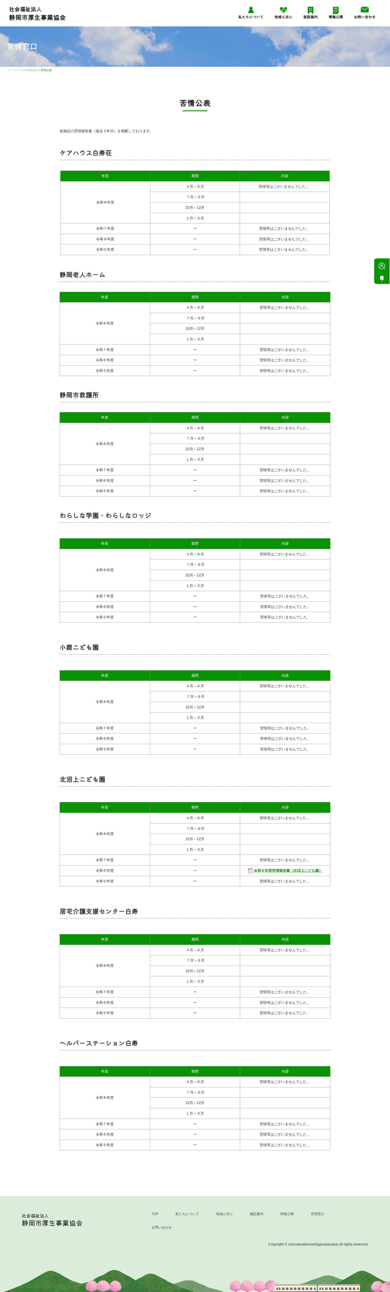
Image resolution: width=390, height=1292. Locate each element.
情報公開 (336, 16)
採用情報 (382, 271)
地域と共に (283, 16)
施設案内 (310, 16)
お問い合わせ (365, 16)
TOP (154, 1214)
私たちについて (251, 16)
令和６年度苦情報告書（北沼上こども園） (288, 870)
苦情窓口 (32, 70)
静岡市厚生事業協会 (37, 13)
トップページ (16, 70)
